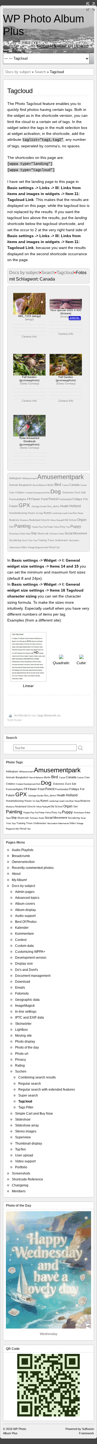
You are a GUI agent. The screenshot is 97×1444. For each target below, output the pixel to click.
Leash (65, 513)
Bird (58, 484)
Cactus (65, 485)
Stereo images (25, 1131)
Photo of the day (27, 1047)
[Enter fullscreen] (90, 6)
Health (64, 506)
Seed (28, 533)
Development (39, 492)
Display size (24, 963)
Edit (83, 492)
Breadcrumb (21, 856)
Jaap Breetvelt (46, 715)
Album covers (25, 904)
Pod (45, 527)
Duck (78, 492)
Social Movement (76, 533)
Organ (81, 520)
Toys (35, 540)
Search (40, 72)
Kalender (22, 928)
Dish (48, 492)
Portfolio (21, 1167)
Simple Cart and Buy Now (34, 1113)
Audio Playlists (22, 850)
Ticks (30, 540)
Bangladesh (26, 485)
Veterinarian (15, 547)
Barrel (36, 485)
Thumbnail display (28, 1143)
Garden (43, 506)
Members (19, 1191)
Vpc (58, 547)
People (35, 527)
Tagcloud (65, 272)
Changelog (20, 1185)
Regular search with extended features (46, 1089)
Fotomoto (22, 993)
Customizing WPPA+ (30, 952)
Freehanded (65, 499)
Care (12, 492)
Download (22, 982)
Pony (63, 526)
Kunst (48, 512)
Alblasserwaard (29, 478)
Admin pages (24, 892)
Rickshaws (14, 533)
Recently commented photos (33, 868)
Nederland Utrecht (39, 520)
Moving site (23, 1035)
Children (20, 492)
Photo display (25, 1041)
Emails (20, 987)
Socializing (15, 540)
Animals (14, 485)
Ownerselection (23, 862)
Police (57, 527)
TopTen (20, 1149)
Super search (28, 1095)
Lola (70, 513)
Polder (50, 527)
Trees (51, 540)
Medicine (14, 520)
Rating (20, 1065)
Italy (41, 513)
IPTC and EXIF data (29, 1017)
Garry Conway (29, 383)
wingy (29, 319)
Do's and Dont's (26, 970)
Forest (53, 499)
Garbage (36, 506)
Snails (61, 533)
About (16, 874)
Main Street (77, 513)
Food (44, 499)
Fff (29, 499)
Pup (68, 527)
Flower (36, 499)
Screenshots (21, 1173)
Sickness (54, 533)
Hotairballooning (18, 513)
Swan (24, 540)
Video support (25, 1161)
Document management (32, 976)
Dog (56, 491)
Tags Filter (25, 1107)
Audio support (25, 916)
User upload (24, 1155)
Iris (37, 513)
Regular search (29, 1083)
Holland (75, 506)
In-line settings (25, 1011)
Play (41, 527)
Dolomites (69, 492)
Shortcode (43, 533)
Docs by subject (18, 72)
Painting (23, 526)
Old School (70, 520)
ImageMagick (25, 1006)
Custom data (24, 946)
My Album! (19, 880)
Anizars (65, 316)
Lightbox (21, 1030)
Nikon (53, 520)
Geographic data (27, 1000)
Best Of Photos (26, 922)
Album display (25, 910)
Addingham (15, 478)
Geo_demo (53, 506)
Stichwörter (23, 1024)
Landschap (57, 513)
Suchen (20, 1071)
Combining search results (37, 1077)
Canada (74, 484)
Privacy (20, 1059)
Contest (29, 492)
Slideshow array (27, 1125)
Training (43, 540)
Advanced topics (27, 898)
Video (24, 547)
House (32, 513)
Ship (34, 533)
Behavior (43, 485)
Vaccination (74, 540)
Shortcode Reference (27, 1179)
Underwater (62, 540)
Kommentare (24, 934)
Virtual (52, 547)
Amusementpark (60, 476)
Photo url (21, 1054)
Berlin (50, 485)
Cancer (83, 485)
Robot (23, 533)
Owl (11, 526)
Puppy (75, 526)
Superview (23, 1137)
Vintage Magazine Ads (38, 547)
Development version (30, 958)
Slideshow (22, 1119)
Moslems (24, 520)
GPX (25, 505)
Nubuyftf (60, 520)
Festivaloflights (18, 499)
